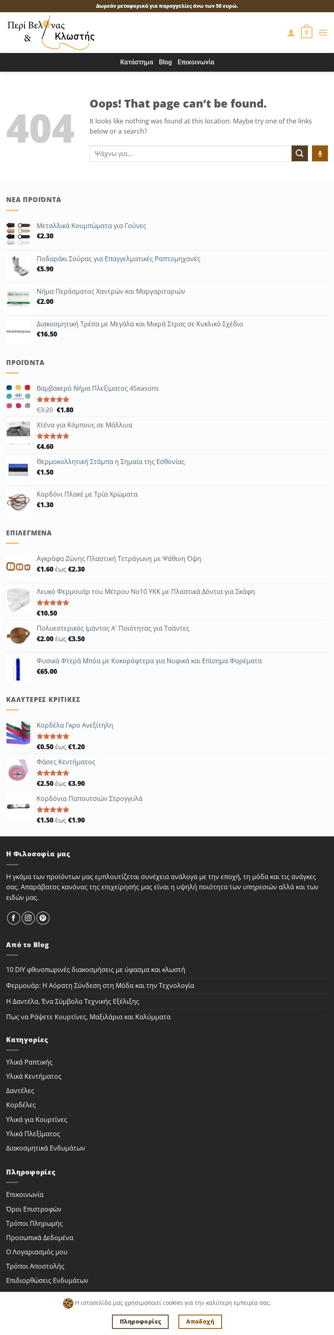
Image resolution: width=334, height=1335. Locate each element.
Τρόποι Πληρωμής (34, 1223)
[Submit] (300, 153)
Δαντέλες (20, 1090)
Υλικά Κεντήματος (34, 1076)
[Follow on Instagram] (28, 918)
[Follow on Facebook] (13, 918)
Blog (165, 62)
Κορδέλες (21, 1104)
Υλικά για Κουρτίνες (36, 1119)
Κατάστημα (136, 62)
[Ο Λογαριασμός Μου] (291, 33)
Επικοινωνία (196, 62)
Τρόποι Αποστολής (35, 1266)
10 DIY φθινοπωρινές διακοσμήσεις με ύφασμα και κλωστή (95, 969)
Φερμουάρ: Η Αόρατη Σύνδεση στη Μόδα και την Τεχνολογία (100, 985)
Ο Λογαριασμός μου (37, 1251)
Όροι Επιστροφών (34, 1209)
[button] (306, 32)
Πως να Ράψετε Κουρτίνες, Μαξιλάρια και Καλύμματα (88, 1016)
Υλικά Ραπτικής (29, 1062)
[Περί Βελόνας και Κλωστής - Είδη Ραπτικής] (51, 32)
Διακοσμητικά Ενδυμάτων (45, 1148)
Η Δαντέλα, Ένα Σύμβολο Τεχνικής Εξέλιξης (72, 1001)
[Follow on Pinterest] (43, 918)
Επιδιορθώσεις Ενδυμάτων (47, 1280)
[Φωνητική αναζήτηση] (320, 153)
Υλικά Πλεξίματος (33, 1133)
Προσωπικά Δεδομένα (39, 1237)
